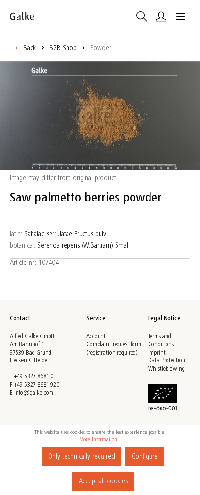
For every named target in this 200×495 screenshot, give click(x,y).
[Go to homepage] (22, 17)
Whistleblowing (166, 369)
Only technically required (81, 457)
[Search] (141, 17)
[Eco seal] (162, 396)
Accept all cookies (103, 481)
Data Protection (166, 360)
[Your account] (161, 17)
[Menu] (180, 17)
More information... (100, 440)
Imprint (157, 353)
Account (96, 336)
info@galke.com (33, 393)
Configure (145, 457)
